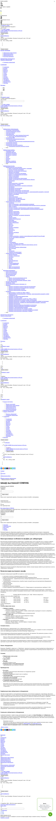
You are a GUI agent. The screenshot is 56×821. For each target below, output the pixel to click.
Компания (3, 735)
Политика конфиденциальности (8, 804)
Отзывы (5, 74)
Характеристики (7, 526)
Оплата (5, 75)
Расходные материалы (8, 56)
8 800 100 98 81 (26, 723)
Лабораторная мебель (8, 54)
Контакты (3, 85)
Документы (6, 79)
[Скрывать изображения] (1, 18)
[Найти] (2, 103)
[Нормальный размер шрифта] (1, 3)
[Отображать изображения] (1, 16)
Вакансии (5, 70)
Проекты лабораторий (6, 60)
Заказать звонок (4, 33)
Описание (5, 524)
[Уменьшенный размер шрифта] (1, 2)
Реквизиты (5, 78)
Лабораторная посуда (8, 55)
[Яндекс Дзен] (3, 90)
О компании (4, 64)
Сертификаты (6, 80)
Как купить (6, 527)
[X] (7, 468)
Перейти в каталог (5, 817)
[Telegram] (3, 88)
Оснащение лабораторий (9, 62)
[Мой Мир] (5, 468)
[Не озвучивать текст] (1, 23)
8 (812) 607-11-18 (37, 723)
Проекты (3, 767)
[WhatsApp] (11, 468)
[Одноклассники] (3, 468)
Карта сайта (3, 805)
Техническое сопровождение (7, 766)
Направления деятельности (8, 58)
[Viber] (9, 468)
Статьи (5, 73)
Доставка (5, 76)
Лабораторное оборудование (10, 52)
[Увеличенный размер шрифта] (2, 5)
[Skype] (13, 468)
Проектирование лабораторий (8, 765)
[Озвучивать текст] (1, 21)
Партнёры (5, 83)
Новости (5, 71)
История (5, 68)
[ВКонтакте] (3, 87)
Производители (7, 81)
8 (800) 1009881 (6, 29)
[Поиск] (2, 93)
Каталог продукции (5, 50)
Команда (5, 69)
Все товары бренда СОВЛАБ (7, 508)
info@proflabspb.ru (5, 35)
